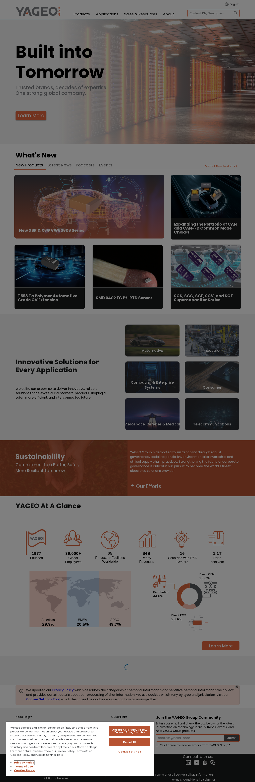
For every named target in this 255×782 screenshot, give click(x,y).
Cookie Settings (129, 752)
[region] (80, 748)
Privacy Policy (24, 762)
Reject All (129, 742)
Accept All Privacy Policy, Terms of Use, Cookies (129, 731)
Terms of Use (23, 766)
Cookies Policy (24, 770)
